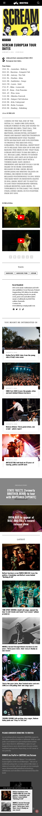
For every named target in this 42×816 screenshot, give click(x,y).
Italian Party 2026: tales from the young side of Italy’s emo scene (20, 356)
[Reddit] (27, 256)
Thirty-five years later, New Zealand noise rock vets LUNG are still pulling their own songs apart (20, 684)
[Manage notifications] (37, 811)
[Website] (23, 309)
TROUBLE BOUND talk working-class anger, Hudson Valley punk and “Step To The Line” (20, 719)
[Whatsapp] (23, 256)
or (18, 755)
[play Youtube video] (21, 217)
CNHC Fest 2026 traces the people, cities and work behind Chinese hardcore (21, 392)
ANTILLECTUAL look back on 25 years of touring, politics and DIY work (20, 463)
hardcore (9, 273)
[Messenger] (14, 256)
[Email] (31, 256)
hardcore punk (22, 273)
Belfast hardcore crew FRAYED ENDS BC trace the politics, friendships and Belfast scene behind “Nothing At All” (21, 795)
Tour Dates (6, 40)
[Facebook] (10, 256)
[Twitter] (18, 256)
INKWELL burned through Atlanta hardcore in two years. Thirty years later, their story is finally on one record (21, 806)
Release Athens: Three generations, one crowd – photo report (20, 428)
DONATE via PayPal (9, 755)
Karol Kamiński (17, 285)
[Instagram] (20, 309)
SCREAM (9, 58)
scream (33, 273)
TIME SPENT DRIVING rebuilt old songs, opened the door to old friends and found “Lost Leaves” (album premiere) (20, 612)
